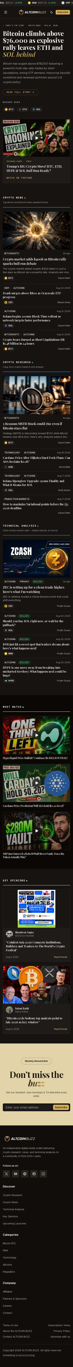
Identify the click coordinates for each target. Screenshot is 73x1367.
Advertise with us (60, 1336)
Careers (7, 1305)
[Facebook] (34, 1173)
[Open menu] (6, 12)
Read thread (60, 957)
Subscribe (62, 12)
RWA (5, 1250)
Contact (7, 1312)
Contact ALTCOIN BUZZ (16, 1336)
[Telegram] (24, 1173)
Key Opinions (10, 1216)
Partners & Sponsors (15, 1298)
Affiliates (7, 1291)
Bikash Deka (11, 102)
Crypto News (34, 25)
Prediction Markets (16, 499)
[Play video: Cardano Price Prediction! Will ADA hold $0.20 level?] (36, 783)
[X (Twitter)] (6, 1173)
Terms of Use (10, 1325)
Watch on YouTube (20, 177)
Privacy (24, 581)
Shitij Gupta (64, 490)
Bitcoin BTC (11, 253)
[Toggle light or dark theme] (51, 12)
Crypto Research (12, 1195)
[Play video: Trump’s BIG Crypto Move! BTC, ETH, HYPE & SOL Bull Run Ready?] (36, 138)
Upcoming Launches (14, 1223)
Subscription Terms (59, 1325)
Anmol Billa (64, 467)
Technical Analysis (13, 1209)
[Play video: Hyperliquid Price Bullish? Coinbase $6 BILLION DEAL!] (36, 735)
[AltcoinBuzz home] (32, 12)
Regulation (9, 1271)
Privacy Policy (62, 1331)
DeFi (6, 288)
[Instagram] (43, 1173)
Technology (12, 452)
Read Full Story (19, 92)
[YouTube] (15, 1173)
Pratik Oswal (63, 606)
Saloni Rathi (64, 278)
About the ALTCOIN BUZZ (17, 1331)
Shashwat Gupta (24, 932)
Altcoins (19, 288)
